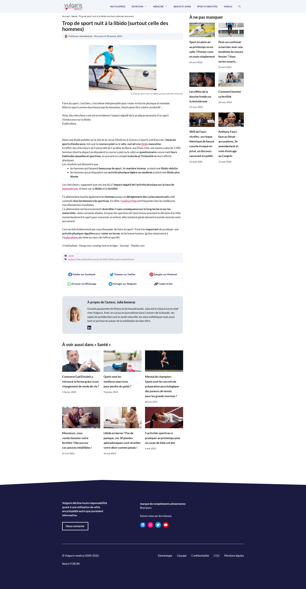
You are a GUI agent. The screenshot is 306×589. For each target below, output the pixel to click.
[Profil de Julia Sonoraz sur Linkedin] (89, 327)
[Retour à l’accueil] (73, 6)
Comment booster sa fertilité (229, 94)
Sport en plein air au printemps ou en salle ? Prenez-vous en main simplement (202, 49)
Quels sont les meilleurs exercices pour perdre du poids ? (117, 381)
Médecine (158, 6)
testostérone (70, 188)
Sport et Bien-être (207, 6)
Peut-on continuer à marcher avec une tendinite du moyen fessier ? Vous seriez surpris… (230, 52)
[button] (239, 6)
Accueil (66, 16)
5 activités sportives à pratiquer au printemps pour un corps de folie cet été (162, 438)
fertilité (104, 259)
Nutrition (137, 6)
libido (144, 144)
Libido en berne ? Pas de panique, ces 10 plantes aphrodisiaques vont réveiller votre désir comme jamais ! (122, 440)
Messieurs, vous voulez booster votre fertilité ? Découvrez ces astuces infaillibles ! (77, 440)
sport (117, 259)
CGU (216, 555)
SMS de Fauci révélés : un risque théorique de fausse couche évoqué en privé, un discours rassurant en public (201, 144)
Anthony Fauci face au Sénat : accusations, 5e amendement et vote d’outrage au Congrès (228, 144)
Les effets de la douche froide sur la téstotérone (200, 96)
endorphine (87, 259)
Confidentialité (200, 555)
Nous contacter (75, 526)
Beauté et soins (182, 6)
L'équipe (182, 555)
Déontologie (165, 555)
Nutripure (146, 508)
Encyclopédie (117, 6)
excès (96, 259)
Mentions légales (234, 555)
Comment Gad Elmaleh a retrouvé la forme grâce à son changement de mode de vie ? (80, 381)
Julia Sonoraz (126, 302)
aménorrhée (129, 201)
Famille (228, 6)
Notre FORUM (71, 563)
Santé (74, 16)
